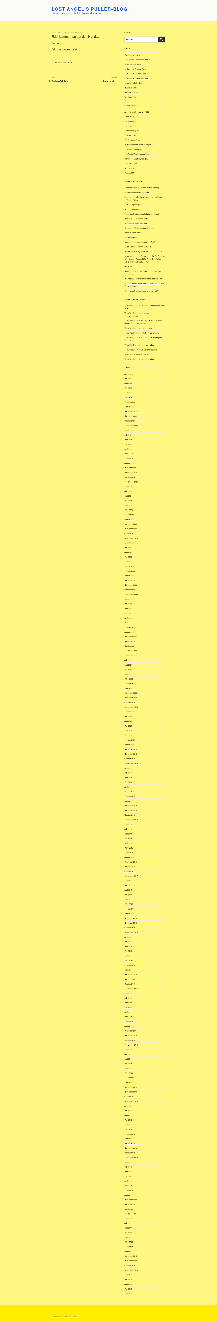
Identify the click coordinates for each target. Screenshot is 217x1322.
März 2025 (128, 453)
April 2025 (128, 449)
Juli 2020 (128, 716)
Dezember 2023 (130, 524)
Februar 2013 (129, 1134)
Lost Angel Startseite (132, 64)
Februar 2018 (129, 852)
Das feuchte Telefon (132, 55)
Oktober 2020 (129, 702)
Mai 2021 (128, 669)
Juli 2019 (128, 772)
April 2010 (128, 1293)
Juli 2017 (128, 885)
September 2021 (131, 650)
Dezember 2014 (130, 1030)
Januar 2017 (129, 913)
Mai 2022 (128, 613)
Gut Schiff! (128, 266)
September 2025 (131, 425)
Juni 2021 (128, 665)
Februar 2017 (129, 909)
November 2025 (130, 416)
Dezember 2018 (130, 805)
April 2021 (128, 674)
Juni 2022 (128, 608)
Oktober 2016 (129, 927)
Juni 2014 (128, 1059)
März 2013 (128, 1129)
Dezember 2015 (130, 974)
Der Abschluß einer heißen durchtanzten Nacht (143, 278)
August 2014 (129, 1049)
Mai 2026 (128, 388)
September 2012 (131, 1157)
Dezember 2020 (130, 693)
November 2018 (130, 810)
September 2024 (131, 481)
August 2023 (129, 542)
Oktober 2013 (129, 1096)
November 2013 (130, 1091)
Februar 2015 (129, 1021)
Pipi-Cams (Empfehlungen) (135, 154)
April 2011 (128, 1237)
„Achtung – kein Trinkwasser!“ (136, 218)
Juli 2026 (128, 378)
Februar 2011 (129, 1246)
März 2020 (128, 735)
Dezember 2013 (130, 1087)
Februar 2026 (129, 402)
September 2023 (131, 538)
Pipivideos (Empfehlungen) (135, 158)
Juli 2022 (128, 603)
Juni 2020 (128, 721)
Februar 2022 (129, 627)
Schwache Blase (131, 237)
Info (125, 126)
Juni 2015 (128, 1002)
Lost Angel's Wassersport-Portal (137, 78)
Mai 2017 (128, 894)
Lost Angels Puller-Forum (134, 83)
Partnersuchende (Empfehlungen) (137, 144)
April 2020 (128, 730)
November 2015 (130, 979)
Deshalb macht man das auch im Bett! (139, 242)
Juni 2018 (128, 833)
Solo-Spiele (128, 163)
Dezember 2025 (130, 411)
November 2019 (130, 754)
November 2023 (130, 528)
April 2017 (128, 899)
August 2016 (129, 937)
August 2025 (129, 430)
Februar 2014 (129, 1077)
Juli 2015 (128, 998)
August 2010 (129, 1274)
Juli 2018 (128, 829)
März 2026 (128, 397)
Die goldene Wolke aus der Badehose (139, 228)
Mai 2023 (128, 557)
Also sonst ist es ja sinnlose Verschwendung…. (143, 187)
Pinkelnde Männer (131, 149)
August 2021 (129, 655)
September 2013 (131, 1101)
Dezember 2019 (130, 749)
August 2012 (129, 1162)
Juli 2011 (128, 1223)
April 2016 (128, 955)
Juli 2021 (128, 660)
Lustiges (67, 63)
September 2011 (131, 1213)
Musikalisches (129, 140)
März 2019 (128, 791)
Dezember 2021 (130, 636)
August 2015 (129, 993)
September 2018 (131, 819)
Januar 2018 (129, 857)
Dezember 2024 (130, 467)
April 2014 (128, 1068)
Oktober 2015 (129, 984)
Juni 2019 (128, 777)
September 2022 (131, 594)
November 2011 (130, 1204)
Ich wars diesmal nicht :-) (134, 232)
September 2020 (131, 707)
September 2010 (131, 1270)
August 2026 (129, 374)
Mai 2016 (128, 951)
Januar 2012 (129, 1195)
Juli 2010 (128, 1279)
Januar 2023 (129, 575)
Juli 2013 (128, 1110)
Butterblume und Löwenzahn (135, 223)
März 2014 (128, 1073)
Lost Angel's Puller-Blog (89, 9)
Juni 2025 (128, 439)
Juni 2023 (128, 552)
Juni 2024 (128, 496)
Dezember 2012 (130, 1143)
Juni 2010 (128, 1284)
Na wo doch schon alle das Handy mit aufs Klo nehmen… (143, 322)
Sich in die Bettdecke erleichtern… (138, 192)
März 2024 (128, 510)
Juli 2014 (128, 1054)
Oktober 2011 (129, 1209)
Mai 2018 (128, 838)
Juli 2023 (128, 547)
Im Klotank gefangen (132, 204)
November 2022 (130, 585)
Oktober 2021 (129, 646)
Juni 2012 (128, 1171)
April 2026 (128, 392)
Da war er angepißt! (149, 349)
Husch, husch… (147, 328)
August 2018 (129, 824)
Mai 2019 (128, 782)
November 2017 (130, 866)
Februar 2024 (129, 514)
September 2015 (131, 988)
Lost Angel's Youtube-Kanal (135, 69)
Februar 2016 (129, 965)
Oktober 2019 (129, 758)
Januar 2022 (129, 632)
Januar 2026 (129, 406)
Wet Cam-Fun (130, 97)
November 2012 (130, 1148)
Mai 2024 (128, 500)
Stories (127, 168)
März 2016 (128, 960)
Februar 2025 (129, 458)
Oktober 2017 (129, 871)
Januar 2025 (129, 463)
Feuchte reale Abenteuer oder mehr (138, 59)
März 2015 (128, 1016)
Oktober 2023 (129, 533)
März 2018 (128, 848)
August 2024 (129, 486)
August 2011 (129, 1218)
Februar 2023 (129, 571)
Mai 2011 (128, 1232)
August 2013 (129, 1106)
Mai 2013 (128, 1120)
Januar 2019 (129, 801)
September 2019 (131, 763)
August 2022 (129, 599)
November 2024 (130, 472)
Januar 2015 (129, 1026)
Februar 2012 (129, 1190)
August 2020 (129, 711)
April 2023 (128, 561)
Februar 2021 (129, 683)
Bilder (58, 63)
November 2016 (130, 923)
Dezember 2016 (130, 918)
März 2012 (128, 1185)
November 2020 (130, 697)
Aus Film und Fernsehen (134, 112)
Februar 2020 (129, 740)
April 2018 (128, 843)
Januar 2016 (129, 970)
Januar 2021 (129, 688)
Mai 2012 (128, 1176)
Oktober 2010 (129, 1265)
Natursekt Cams (130, 87)
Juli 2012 (128, 1167)
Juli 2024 (128, 491)
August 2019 (129, 768)
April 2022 (128, 618)
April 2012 (128, 1181)
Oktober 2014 (129, 1040)
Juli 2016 (128, 941)
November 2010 (130, 1260)
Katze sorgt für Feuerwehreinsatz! (137, 246)
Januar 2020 (129, 744)
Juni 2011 (128, 1228)
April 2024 (128, 505)
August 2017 (129, 880)
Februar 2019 (129, 796)
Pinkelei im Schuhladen (150, 333)
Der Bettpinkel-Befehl (132, 209)
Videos (127, 173)
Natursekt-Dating (131, 92)
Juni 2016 (128, 946)
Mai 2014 (128, 1063)
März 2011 (128, 1242)
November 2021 (130, 641)
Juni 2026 (128, 383)
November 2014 (130, 1035)
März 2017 (128, 904)
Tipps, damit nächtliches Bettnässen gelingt (141, 214)
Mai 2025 (128, 444)
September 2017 (131, 876)
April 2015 (128, 1012)
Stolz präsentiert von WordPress (64, 1316)
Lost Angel (75, 33)
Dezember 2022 (130, 580)
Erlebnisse (128, 121)
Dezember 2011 (130, 1199)
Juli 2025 (128, 435)
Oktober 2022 (129, 589)
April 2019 (128, 787)
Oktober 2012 (129, 1152)
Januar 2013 (129, 1138)
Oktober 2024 (129, 477)
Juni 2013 (128, 1115)
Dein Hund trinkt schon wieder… (66, 49)
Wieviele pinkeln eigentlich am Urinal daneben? (143, 251)
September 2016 (131, 932)
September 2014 (131, 1045)
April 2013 (128, 1124)
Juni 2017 (128, 890)
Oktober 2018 (129, 815)
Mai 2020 (128, 726)
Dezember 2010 (130, 1256)
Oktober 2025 (129, 421)
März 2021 (128, 679)
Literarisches (129, 130)
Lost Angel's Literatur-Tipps (135, 73)
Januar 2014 (129, 1082)
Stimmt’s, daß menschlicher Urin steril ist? (141, 291)
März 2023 (128, 566)
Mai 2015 (128, 1007)
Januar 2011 (129, 1251)
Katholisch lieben (147, 345)
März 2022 (128, 622)
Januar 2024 (129, 519)
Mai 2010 (128, 1289)
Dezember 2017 (130, 862)
